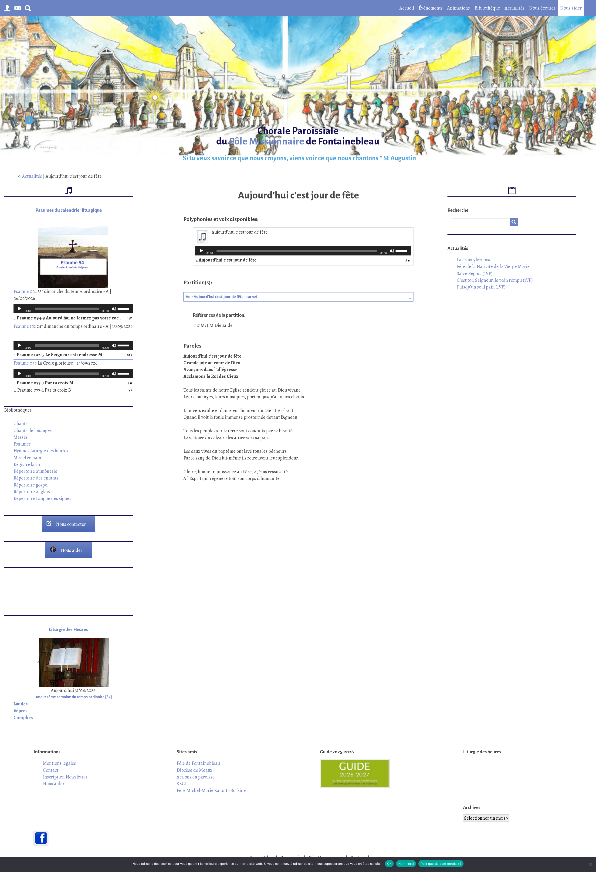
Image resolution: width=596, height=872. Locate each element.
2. (42, 390)
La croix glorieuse (474, 259)
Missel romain (27, 457)
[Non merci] (590, 864)
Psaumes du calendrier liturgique (68, 210)
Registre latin (27, 464)
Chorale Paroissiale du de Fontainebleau (297, 136)
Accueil (407, 8)
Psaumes (22, 444)
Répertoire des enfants (36, 478)
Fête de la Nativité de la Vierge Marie (493, 266)
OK (389, 863)
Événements (431, 8)
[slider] (124, 308)
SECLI (183, 783)
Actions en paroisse (196, 777)
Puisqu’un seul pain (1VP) (481, 287)
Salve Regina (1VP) (474, 273)
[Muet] (114, 308)
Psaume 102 (25, 326)
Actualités (515, 8)
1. (68, 318)
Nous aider (571, 8)
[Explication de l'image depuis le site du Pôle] (29, 121)
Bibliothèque (487, 8)
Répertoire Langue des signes (42, 498)
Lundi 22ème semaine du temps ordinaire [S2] (73, 697)
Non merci (406, 863)
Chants (20, 423)
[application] (73, 308)
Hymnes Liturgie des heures (41, 450)
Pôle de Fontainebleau (198, 763)
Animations (458, 8)
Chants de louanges (33, 430)
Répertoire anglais (32, 491)
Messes (21, 437)
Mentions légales (59, 763)
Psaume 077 (25, 363)
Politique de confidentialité (441, 863)
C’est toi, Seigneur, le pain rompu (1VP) (495, 280)
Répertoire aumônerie (35, 471)
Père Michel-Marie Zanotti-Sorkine (211, 790)
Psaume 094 (25, 291)
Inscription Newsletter (65, 777)
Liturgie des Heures (68, 629)
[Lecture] (19, 308)
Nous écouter (542, 8)
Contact (50, 770)
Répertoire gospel (31, 485)
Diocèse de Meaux (195, 770)
